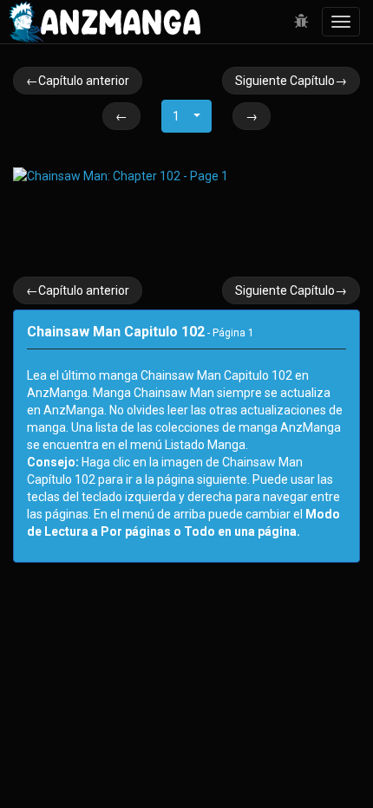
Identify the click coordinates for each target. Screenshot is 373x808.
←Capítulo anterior (77, 81)
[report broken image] (301, 21)
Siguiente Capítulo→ (291, 81)
